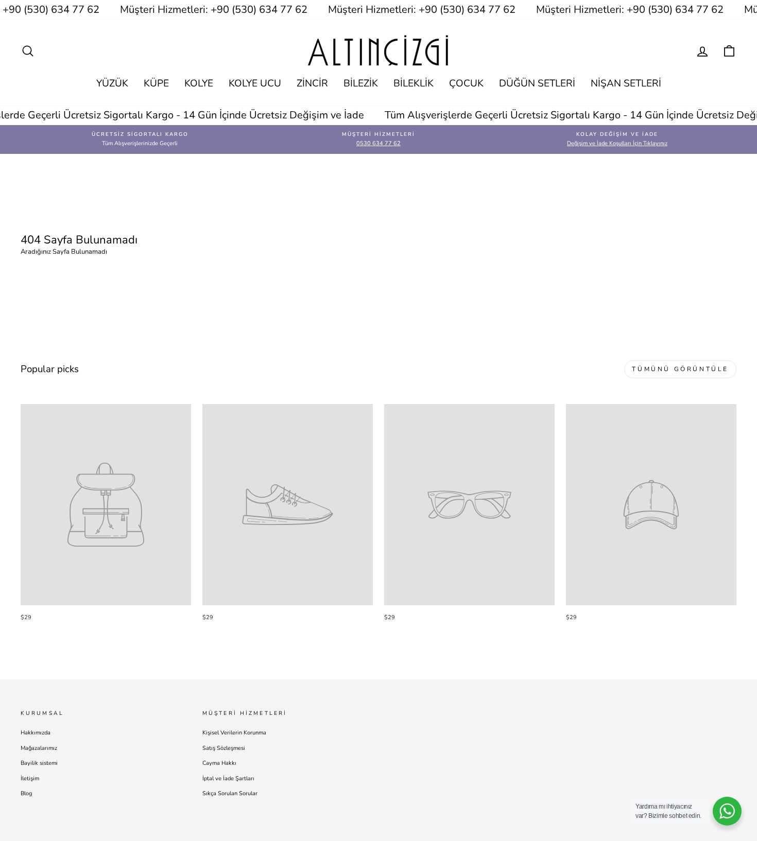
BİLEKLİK (413, 83)
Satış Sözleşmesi (223, 748)
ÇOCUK (466, 83)
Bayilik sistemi (39, 763)
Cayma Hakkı (219, 763)
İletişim (30, 778)
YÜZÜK (112, 83)
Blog (26, 793)
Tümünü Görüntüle (680, 369)
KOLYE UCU (255, 83)
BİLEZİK (360, 83)
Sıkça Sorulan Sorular (229, 793)
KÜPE (156, 83)
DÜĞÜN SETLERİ (537, 83)
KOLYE (198, 83)
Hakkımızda (35, 733)
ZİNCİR (312, 83)
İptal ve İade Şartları (228, 778)
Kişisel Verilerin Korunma (234, 733)
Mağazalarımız (39, 748)
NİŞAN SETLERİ (626, 83)
